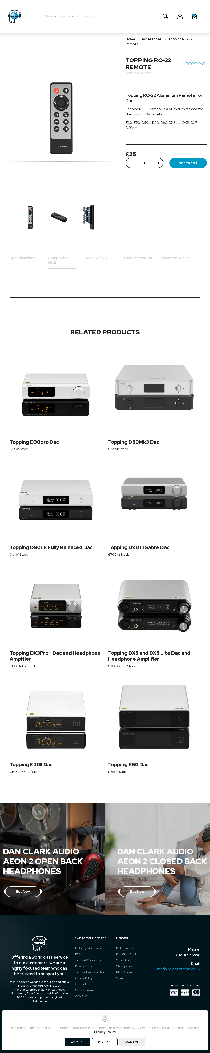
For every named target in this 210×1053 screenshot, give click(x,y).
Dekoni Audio (125, 948)
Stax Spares (124, 966)
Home (130, 39)
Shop (49, 16)
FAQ (78, 954)
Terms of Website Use (89, 972)
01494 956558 (187, 955)
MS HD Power (125, 972)
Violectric (122, 978)
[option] (32, 217)
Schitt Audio (124, 960)
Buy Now (23, 891)
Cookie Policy (83, 978)
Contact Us (86, 16)
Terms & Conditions (88, 960)
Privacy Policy (84, 966)
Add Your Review (138, 73)
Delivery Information (88, 948)
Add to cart (188, 163)
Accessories (152, 39)
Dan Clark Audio (126, 954)
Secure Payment (86, 990)
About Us (81, 996)
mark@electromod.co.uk (178, 969)
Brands (64, 16)
